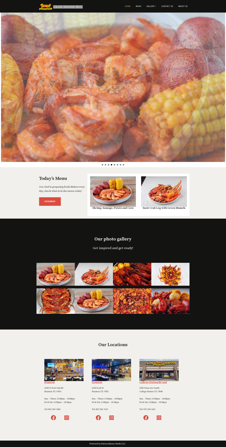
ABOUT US (183, 6)
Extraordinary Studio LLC (113, 443)
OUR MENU (50, 201)
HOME (128, 6)
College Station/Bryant (153, 382)
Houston (49, 382)
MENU (138, 6)
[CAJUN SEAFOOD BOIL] (62, 6)
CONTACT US (167, 6)
